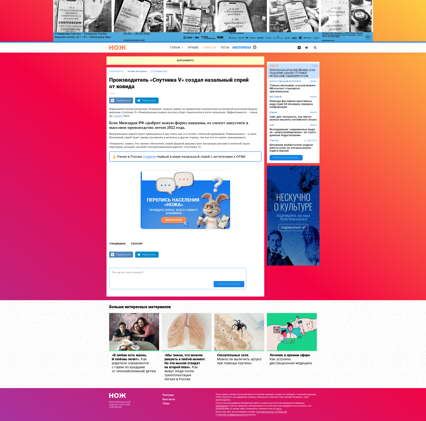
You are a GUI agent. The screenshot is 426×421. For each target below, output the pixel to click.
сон (272, 125)
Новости (209, 47)
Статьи (175, 47)
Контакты (168, 399)
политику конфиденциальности (232, 415)
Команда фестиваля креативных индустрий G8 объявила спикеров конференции (291, 104)
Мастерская (242, 47)
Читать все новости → (286, 157)
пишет (118, 115)
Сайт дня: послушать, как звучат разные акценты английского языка (293, 118)
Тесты (224, 47)
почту (279, 409)
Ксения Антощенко (137, 71)
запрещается (222, 406)
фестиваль (276, 97)
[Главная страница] (117, 47)
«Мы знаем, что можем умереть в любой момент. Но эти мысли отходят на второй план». (185, 367)
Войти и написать (229, 284)
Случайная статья (255, 47)
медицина (118, 243)
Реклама (168, 395)
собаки (274, 66)
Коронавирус (116, 71)
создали (149, 157)
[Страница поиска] (315, 47)
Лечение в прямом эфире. (291, 359)
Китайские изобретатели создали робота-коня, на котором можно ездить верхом (291, 147)
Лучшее (193, 47)
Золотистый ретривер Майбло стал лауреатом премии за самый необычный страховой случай (292, 73)
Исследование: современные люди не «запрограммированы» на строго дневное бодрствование (293, 132)
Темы (166, 403)
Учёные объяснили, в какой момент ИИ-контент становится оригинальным (293, 88)
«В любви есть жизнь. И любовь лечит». (134, 363)
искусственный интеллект (286, 81)
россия (137, 243)
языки (273, 112)
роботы (274, 140)
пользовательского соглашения (271, 412)
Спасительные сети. (239, 359)
